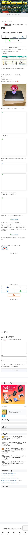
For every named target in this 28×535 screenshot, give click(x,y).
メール (2, 360)
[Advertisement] (14, 268)
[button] (18, 41)
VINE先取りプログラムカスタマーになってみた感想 (8, 478)
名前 (2, 355)
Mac (4, 28)
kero (14, 473)
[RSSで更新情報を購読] (14, 295)
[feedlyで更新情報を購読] (20, 291)
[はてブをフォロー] (7, 291)
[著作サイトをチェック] (7, 287)
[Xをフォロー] (20, 287)
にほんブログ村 (4, 249)
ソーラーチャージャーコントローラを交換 (7, 473)
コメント (3, 340)
